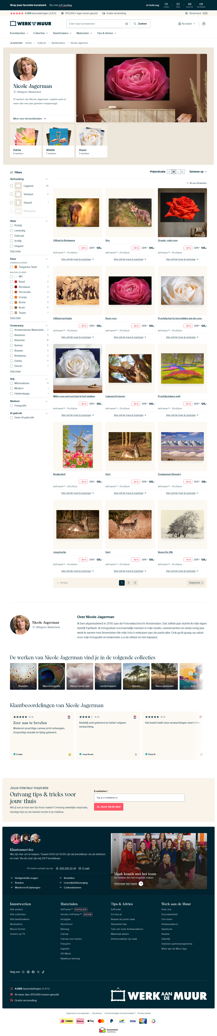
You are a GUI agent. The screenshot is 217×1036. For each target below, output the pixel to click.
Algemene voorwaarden (78, 1013)
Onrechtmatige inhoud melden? (120, 1013)
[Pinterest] (28, 972)
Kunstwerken (17, 33)
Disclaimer (97, 1013)
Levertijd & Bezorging (76, 882)
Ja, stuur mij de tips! (109, 806)
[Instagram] (23, 972)
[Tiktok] (43, 972)
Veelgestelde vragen (26, 878)
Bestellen (69, 878)
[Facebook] (33, 972)
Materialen (83, 33)
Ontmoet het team (125, 883)
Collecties (39, 33)
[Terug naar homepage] (30, 23)
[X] (38, 972)
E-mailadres (101, 791)
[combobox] (95, 24)
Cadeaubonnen (72, 887)
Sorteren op (196, 171)
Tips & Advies (105, 33)
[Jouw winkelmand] (204, 24)
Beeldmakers (60, 33)
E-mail (85, 868)
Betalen (19, 882)
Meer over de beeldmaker (27, 118)
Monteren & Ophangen (27, 887)
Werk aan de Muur (176, 904)
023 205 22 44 (68, 868)
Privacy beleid (144, 1013)
